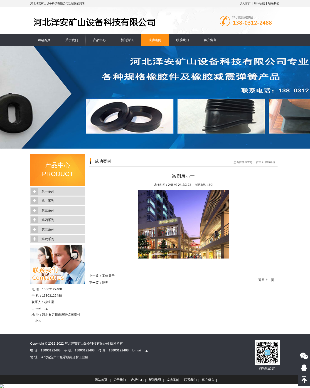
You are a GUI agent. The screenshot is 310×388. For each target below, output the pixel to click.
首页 (258, 162)
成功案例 (154, 40)
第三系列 (48, 210)
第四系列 (48, 220)
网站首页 (44, 40)
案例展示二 (110, 276)
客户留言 (210, 40)
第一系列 (48, 191)
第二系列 (48, 201)
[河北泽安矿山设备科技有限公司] (115, 14)
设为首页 (245, 3)
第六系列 (48, 239)
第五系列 (48, 229)
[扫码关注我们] (304, 356)
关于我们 (71, 40)
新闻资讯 (127, 40)
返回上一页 (266, 280)
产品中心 (99, 40)
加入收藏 (259, 3)
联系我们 (273, 3)
